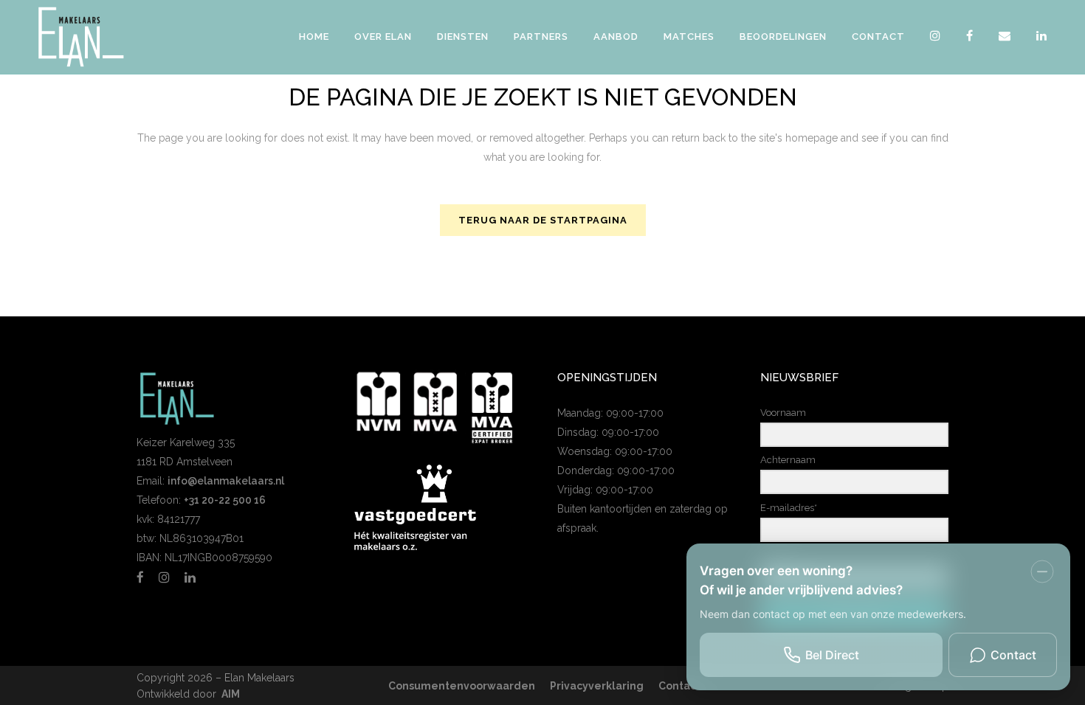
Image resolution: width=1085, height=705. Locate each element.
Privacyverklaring (597, 686)
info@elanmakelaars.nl (226, 481)
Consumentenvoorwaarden (461, 686)
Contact (679, 686)
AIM (230, 694)
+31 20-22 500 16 (225, 500)
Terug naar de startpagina (542, 220)
